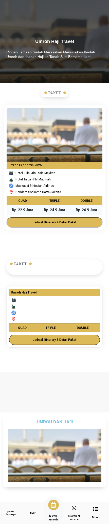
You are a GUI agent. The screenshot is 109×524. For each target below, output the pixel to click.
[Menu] (95, 509)
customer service (74, 517)
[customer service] (74, 508)
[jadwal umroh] (53, 505)
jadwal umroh (53, 517)
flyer (32, 513)
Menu (96, 517)
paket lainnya (11, 513)
